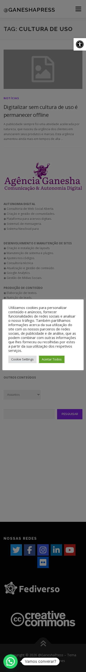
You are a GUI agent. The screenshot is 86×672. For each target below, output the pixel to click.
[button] (80, 44)
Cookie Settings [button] (22, 359)
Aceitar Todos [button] (52, 359)
